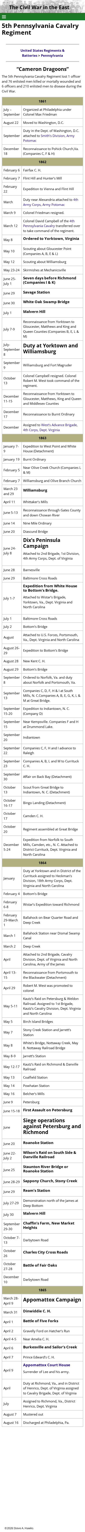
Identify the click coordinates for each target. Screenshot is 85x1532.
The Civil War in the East (39, 7)
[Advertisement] (42, 1483)
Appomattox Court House (46, 1364)
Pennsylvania (52, 55)
